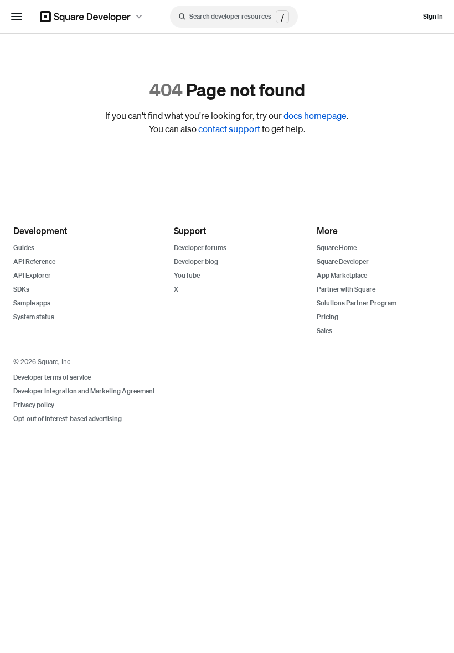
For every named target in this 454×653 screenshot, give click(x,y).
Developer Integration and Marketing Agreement (84, 391)
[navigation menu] (16, 16)
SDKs (21, 289)
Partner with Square (346, 289)
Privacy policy (33, 405)
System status (33, 317)
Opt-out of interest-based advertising (67, 418)
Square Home (337, 247)
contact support (229, 128)
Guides (23, 247)
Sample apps (31, 303)
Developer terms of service (52, 377)
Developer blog (196, 261)
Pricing (327, 317)
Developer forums (200, 247)
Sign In (433, 16)
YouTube (187, 275)
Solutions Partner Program (356, 303)
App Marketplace (342, 275)
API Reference (34, 261)
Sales (324, 330)
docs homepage (315, 115)
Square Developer (343, 261)
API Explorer (32, 275)
